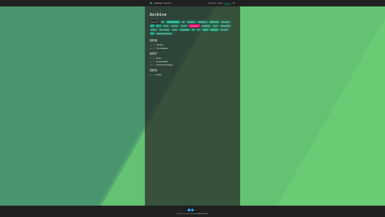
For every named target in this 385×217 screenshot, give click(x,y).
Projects (212, 3)
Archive (227, 3)
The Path (159, 45)
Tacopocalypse (162, 61)
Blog (220, 3)
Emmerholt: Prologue (164, 65)
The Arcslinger (162, 48)
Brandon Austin (162, 3)
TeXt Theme (204, 213)
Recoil (158, 58)
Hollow (159, 75)
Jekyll (198, 213)
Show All (155, 22)
